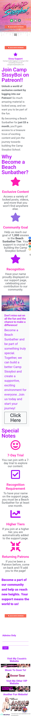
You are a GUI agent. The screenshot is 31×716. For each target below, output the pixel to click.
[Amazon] (19, 20)
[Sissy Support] (15, 54)
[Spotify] (11, 20)
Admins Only (9, 635)
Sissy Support (15, 58)
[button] (30, 238)
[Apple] (15, 20)
